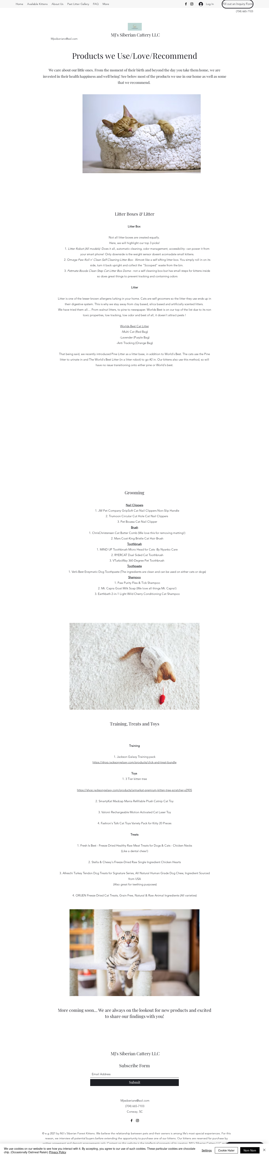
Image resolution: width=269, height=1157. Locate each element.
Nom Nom (250, 1150)
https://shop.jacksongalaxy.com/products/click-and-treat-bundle (134, 762)
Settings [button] (207, 1150)
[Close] (264, 1150)
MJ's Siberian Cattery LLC (135, 35)
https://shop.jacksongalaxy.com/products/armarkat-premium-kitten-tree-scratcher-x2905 (134, 790)
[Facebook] (186, 4)
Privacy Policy (57, 1152)
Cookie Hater (226, 1150)
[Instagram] (192, 4)
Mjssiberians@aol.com (64, 38)
